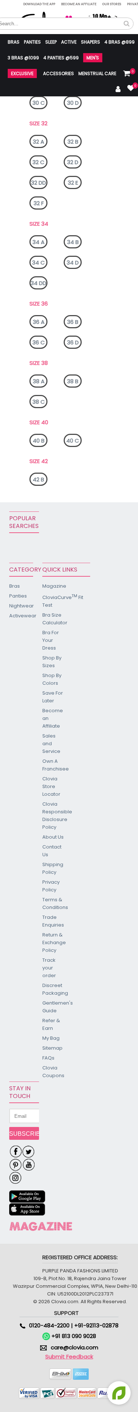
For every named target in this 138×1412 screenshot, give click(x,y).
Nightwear (21, 605)
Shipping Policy (52, 868)
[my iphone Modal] (27, 1209)
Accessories (58, 73)
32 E (73, 182)
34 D (73, 262)
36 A (39, 322)
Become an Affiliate (78, 4)
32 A (38, 141)
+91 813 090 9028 (73, 1336)
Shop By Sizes (51, 661)
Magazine (53, 586)
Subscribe (24, 1134)
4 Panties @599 (61, 58)
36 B (72, 322)
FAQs (48, 1057)
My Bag (51, 1038)
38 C (38, 402)
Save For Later (52, 697)
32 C (38, 162)
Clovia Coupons (53, 1071)
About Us (53, 836)
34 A (38, 242)
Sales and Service (51, 743)
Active (69, 42)
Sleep (51, 42)
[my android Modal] (27, 1196)
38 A (39, 381)
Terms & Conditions (53, 903)
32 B (72, 141)
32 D (72, 162)
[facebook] (15, 1151)
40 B (39, 440)
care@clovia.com (74, 1347)
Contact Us (51, 850)
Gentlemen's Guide (53, 1006)
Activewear (21, 615)
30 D (73, 103)
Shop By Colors (51, 679)
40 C (72, 440)
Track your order (49, 968)
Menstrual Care (97, 73)
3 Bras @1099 (23, 58)
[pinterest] (15, 1165)
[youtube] (28, 1165)
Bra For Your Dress (50, 640)
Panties (32, 42)
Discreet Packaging (53, 989)
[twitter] (28, 1151)
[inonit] (15, 1178)
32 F (38, 203)
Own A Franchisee (53, 765)
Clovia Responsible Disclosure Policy (53, 816)
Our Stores (111, 4)
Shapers (90, 42)
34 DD (38, 283)
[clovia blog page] (40, 1226)
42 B (38, 479)
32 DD (38, 182)
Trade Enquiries (53, 921)
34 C (38, 262)
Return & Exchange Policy (53, 942)
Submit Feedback (69, 1356)
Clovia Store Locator (51, 786)
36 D (73, 342)
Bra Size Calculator (53, 618)
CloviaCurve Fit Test (53, 601)
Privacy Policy (51, 886)
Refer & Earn (51, 1024)
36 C (38, 342)
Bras (14, 42)
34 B (73, 242)
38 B (72, 381)
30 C (38, 103)
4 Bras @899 (120, 42)
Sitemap (52, 1048)
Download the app (39, 4)
